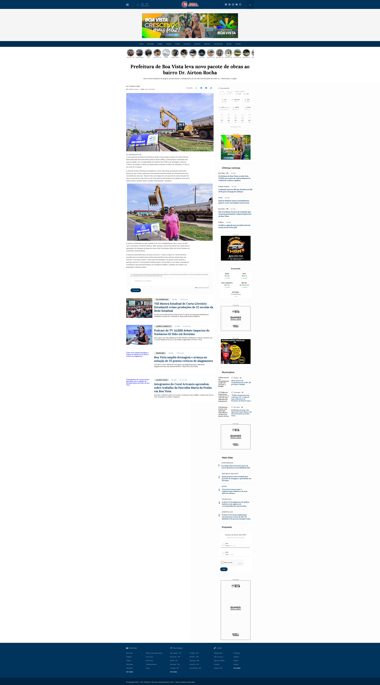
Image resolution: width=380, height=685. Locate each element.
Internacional (218, 44)
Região (160, 44)
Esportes (197, 44)
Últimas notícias (231, 168)
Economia (187, 44)
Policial (177, 44)
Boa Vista (150, 44)
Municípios (228, 372)
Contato (238, 44)
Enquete (227, 527)
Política (168, 44)
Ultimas (228, 44)
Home (141, 44)
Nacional (207, 44)
